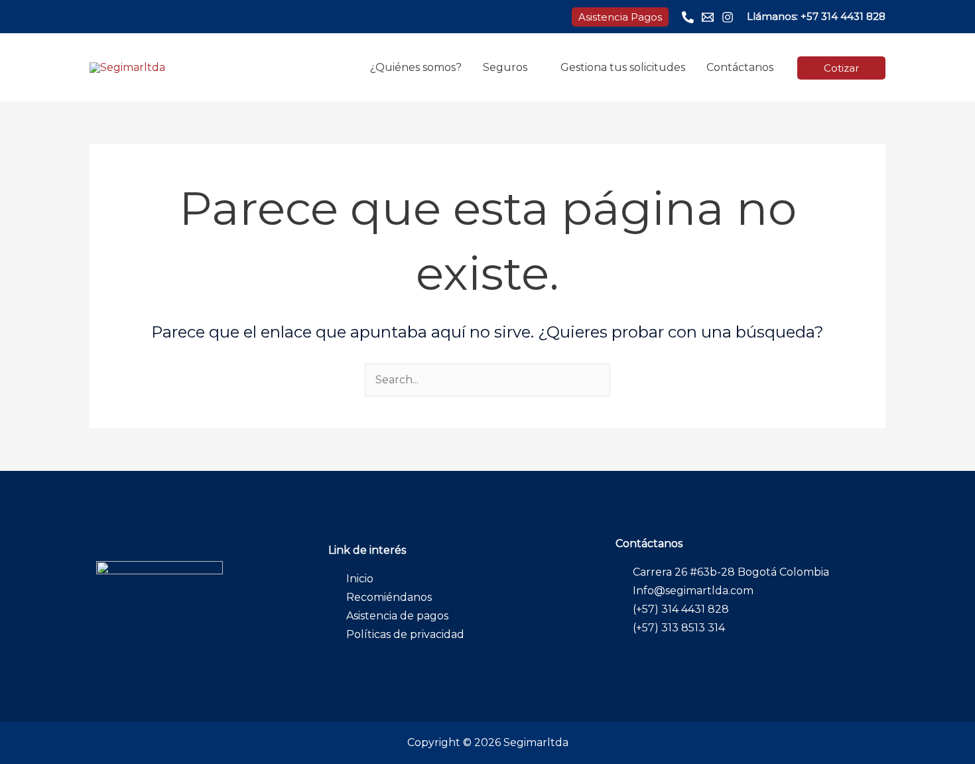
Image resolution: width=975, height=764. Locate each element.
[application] (533, 67)
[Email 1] (708, 17)
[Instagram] (728, 17)
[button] (620, 17)
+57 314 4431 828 (843, 16)
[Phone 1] (688, 17)
